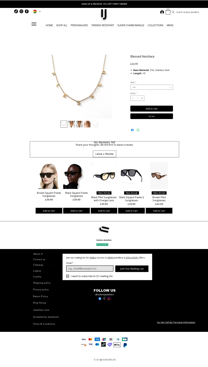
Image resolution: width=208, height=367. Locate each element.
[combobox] (151, 87)
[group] (104, 188)
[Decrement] (132, 98)
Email (69, 263)
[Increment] (142, 98)
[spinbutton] (137, 98)
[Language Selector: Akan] (36, 11)
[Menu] (33, 24)
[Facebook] (27, 11)
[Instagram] (21, 11)
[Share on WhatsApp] (138, 130)
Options (133, 82)
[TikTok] (16, 11)
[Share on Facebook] (132, 130)
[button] (168, 12)
